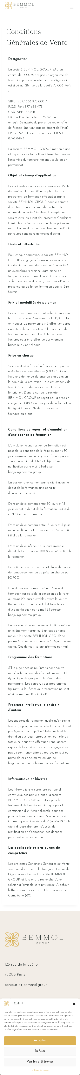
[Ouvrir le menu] (71, 8)
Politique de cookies (40, 1070)
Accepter (40, 1040)
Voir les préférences (40, 1061)
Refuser (40, 1051)
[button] (74, 1004)
